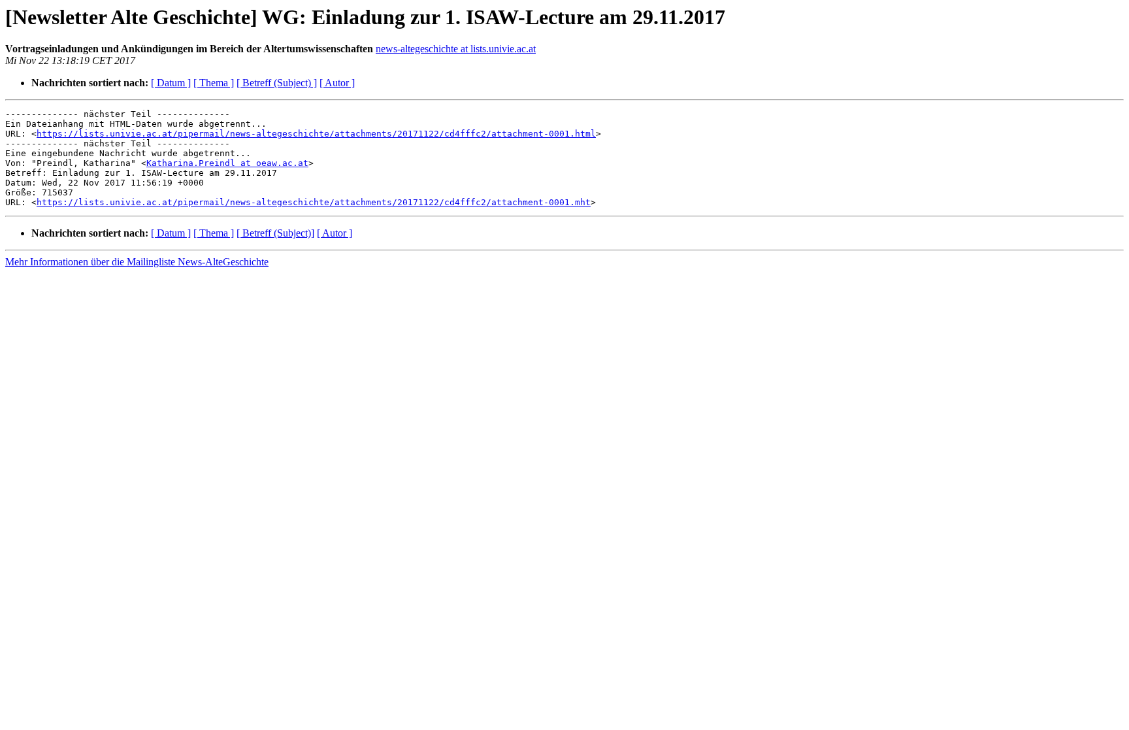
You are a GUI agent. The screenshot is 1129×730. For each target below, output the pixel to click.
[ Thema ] (213, 82)
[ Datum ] (171, 82)
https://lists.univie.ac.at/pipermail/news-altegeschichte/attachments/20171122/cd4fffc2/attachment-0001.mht (314, 202)
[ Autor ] (337, 82)
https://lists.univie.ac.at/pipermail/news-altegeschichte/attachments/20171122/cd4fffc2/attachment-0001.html (316, 134)
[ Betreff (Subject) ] (277, 82)
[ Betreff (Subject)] (275, 233)
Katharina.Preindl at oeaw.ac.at (227, 163)
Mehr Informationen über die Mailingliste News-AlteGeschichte (137, 261)
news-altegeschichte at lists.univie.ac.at (456, 48)
